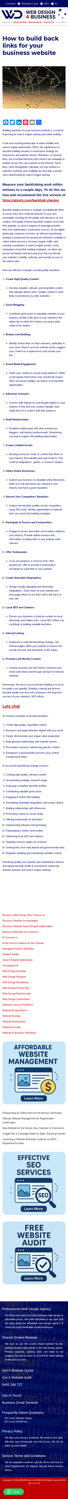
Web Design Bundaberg (15, 982)
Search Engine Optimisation (17, 959)
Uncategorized (10, 965)
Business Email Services (20, 1402)
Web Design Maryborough (16, 993)
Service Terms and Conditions (24, 1456)
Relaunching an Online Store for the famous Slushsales (32, 1112)
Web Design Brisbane (14, 976)
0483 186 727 (12, 1384)
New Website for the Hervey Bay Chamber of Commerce (33, 1128)
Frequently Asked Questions (22, 1412)
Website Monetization (14, 1021)
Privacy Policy (12, 1431)
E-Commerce (9, 937)
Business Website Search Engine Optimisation (27, 926)
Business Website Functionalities (20, 920)
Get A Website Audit (17, 1377)
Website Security (11, 1027)
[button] (13, 1491)
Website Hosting (11, 1015)
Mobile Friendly (10, 954)
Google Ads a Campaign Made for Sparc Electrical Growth (33, 1133)
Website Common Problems (17, 1004)
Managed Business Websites (18, 948)
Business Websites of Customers (20, 931)
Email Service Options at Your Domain (23, 943)
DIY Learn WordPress (16, 1421)
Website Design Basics (15, 1010)
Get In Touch (11, 1395)
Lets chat (11, 706)
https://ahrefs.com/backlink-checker (30, 200)
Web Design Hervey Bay (15, 987)
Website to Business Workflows (19, 1032)
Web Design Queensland (15, 999)
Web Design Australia (14, 971)
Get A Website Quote (17, 1370)
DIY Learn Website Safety (18, 1418)
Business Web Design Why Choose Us (23, 915)
